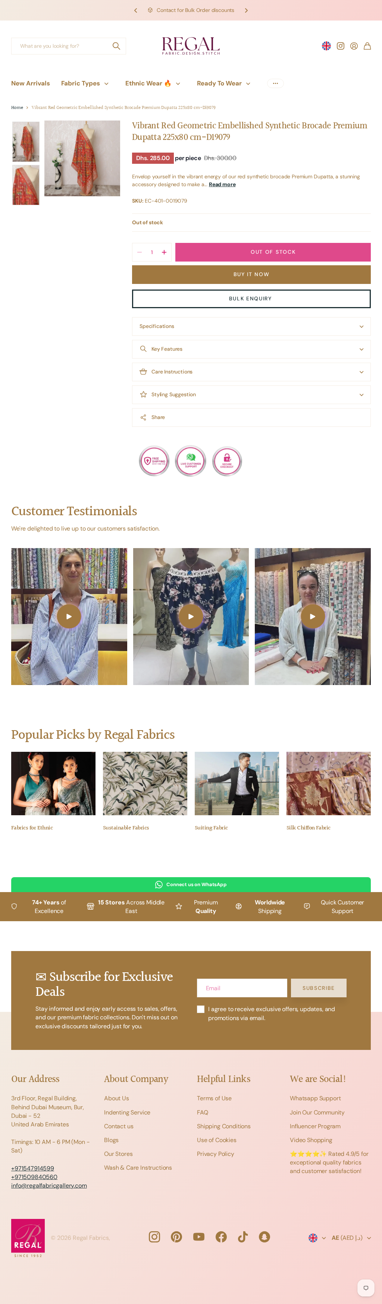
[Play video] (69, 616)
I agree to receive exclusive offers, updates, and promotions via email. (271, 1013)
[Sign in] (354, 46)
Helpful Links (223, 1079)
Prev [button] (135, 10)
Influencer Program (315, 1126)
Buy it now (252, 274)
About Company (136, 1079)
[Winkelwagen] (367, 46)
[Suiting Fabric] (237, 783)
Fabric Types (80, 83)
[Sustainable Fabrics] (145, 783)
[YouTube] (198, 1236)
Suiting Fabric (211, 828)
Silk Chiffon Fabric (308, 828)
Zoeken (116, 46)
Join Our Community (317, 1112)
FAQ (202, 1112)
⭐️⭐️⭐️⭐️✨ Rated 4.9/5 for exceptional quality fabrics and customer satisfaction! (329, 1162)
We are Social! (318, 1079)
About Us (116, 1098)
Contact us (118, 1126)
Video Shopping (311, 1140)
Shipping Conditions (224, 1126)
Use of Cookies (217, 1140)
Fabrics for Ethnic (32, 828)
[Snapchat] (264, 1236)
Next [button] (246, 10)
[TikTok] (243, 1236)
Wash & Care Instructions (138, 1168)
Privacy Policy (215, 1154)
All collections (108, 83)
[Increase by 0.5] (164, 252)
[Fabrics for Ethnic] (53, 783)
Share (158, 417)
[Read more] (340, 46)
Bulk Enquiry (251, 298)
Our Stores (118, 1154)
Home (17, 108)
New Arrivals (30, 83)
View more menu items (275, 83)
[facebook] (221, 1236)
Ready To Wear (219, 83)
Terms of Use (214, 1098)
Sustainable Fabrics (126, 828)
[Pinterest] (176, 1236)
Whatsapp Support (315, 1098)
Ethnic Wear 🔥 (148, 83)
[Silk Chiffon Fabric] (328, 783)
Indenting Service (127, 1112)
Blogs (111, 1140)
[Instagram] (154, 1236)
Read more (222, 184)
